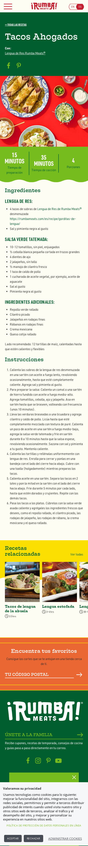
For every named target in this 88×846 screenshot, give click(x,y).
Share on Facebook (8, 65)
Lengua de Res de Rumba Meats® (59, 209)
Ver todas (76, 554)
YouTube (58, 760)
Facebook (28, 760)
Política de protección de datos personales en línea (44, 825)
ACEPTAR (13, 838)
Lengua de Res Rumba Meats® (25, 53)
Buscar (79, 674)
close (74, 777)
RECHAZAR (33, 838)
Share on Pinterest (18, 65)
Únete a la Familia (28, 734)
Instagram (38, 760)
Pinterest (48, 760)
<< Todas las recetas (16, 24)
